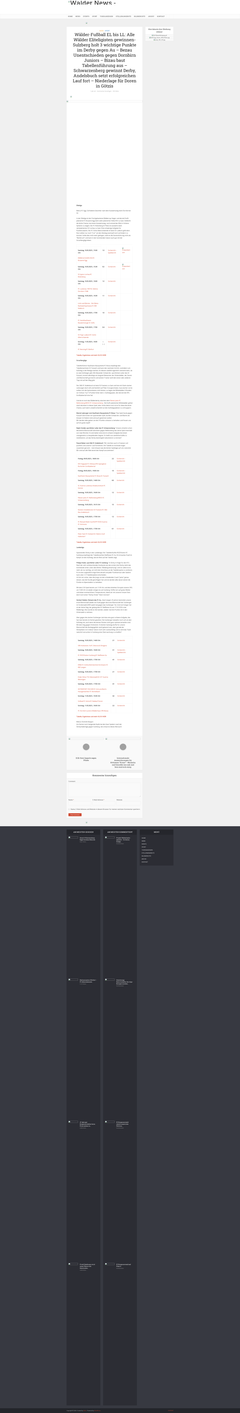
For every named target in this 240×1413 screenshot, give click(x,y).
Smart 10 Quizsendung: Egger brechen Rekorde (87, 839)
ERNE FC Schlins (83, 665)
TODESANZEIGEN (106, 16)
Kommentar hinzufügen (104, 91)
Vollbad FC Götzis (84, 701)
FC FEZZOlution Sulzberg (86, 655)
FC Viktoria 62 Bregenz (99, 646)
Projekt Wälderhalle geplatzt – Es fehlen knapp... (123, 840)
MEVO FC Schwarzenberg (94, 403)
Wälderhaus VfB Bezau (100, 711)
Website (119, 800)
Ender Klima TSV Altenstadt (87, 677)
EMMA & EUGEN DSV (85, 258)
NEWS (77, 16)
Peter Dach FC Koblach (86, 534)
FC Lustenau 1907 (84, 289)
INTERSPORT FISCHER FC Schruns (90, 689)
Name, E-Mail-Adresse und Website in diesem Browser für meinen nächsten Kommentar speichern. (105, 809)
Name (71, 800)
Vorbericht (112, 267)
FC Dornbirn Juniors (85, 711)
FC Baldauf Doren (96, 701)
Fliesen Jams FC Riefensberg (88, 498)
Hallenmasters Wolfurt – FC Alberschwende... (88, 981)
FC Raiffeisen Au (101, 655)
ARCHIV (151, 16)
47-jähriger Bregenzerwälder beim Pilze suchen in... (87, 1124)
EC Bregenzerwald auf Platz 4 (123, 1265)
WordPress (97, 1410)
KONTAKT (161, 16)
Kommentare (120, 843)
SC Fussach (105, 476)
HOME (70, 16)
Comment (71, 781)
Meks (85, 1410)
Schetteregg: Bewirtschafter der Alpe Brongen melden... (124, 982)
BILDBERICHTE (139, 16)
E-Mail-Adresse (98, 800)
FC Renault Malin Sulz (85, 522)
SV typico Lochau (84, 274)
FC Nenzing (82, 349)
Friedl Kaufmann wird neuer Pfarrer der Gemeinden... (87, 1266)
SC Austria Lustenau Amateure (88, 486)
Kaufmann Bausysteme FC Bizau (89, 476)
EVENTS (86, 16)
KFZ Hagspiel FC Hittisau (86, 464)
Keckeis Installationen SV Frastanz (90, 510)
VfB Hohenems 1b (84, 646)
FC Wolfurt (90, 349)
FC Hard (80, 320)
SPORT (94, 16)
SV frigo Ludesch (84, 335)
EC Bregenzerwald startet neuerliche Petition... (122, 1124)
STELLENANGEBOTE (123, 16)
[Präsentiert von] (126, 250)
